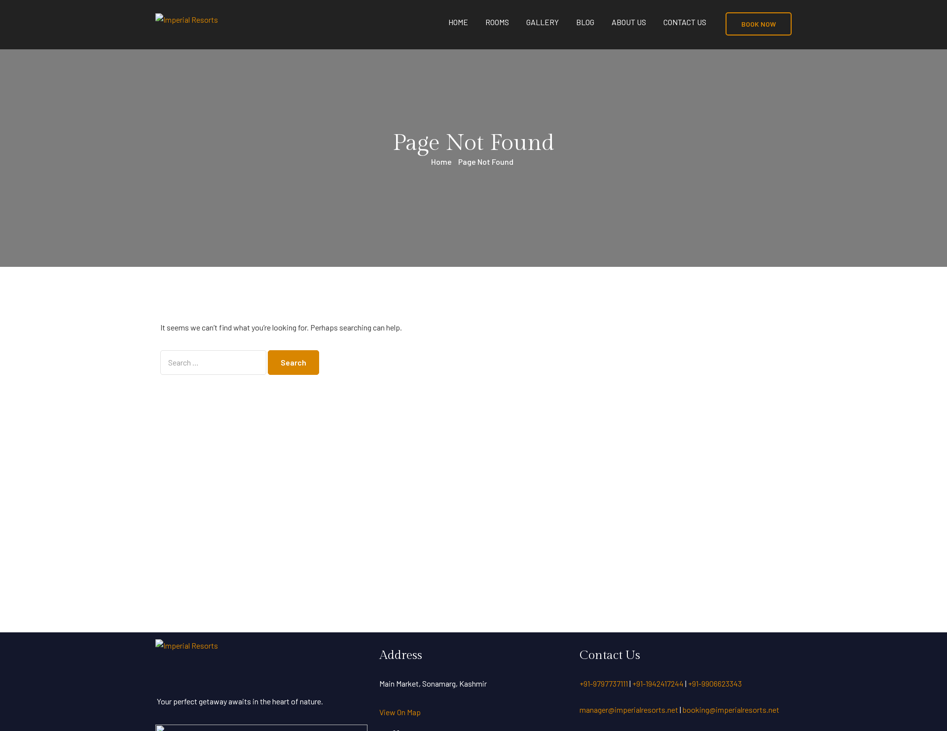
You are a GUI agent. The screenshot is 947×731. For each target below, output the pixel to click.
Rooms (497, 22)
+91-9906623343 (715, 683)
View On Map (400, 712)
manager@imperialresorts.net (631, 709)
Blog (585, 22)
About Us (629, 22)
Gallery (542, 22)
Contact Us (684, 22)
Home (458, 22)
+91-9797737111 (604, 683)
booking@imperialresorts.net (731, 709)
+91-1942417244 (658, 683)
